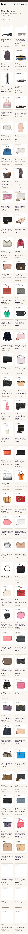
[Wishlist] (15, 4)
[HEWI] (3, 4)
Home (2, 8)
